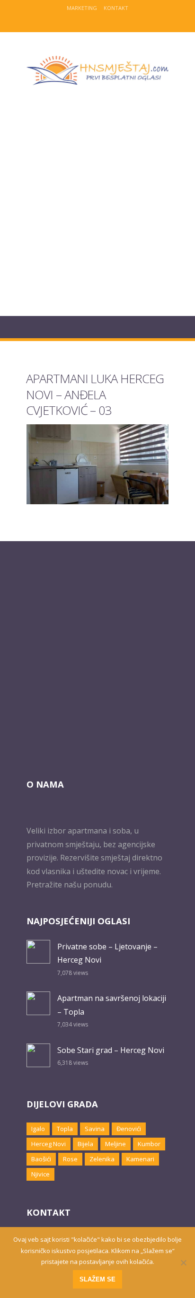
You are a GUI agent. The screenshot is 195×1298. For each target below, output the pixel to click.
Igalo (38, 1128)
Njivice (40, 1174)
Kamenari (140, 1159)
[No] (183, 1262)
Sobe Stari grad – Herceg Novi (110, 1050)
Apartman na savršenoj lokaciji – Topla (111, 1005)
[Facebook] (90, 21)
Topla (65, 1128)
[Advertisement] (97, 206)
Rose (70, 1159)
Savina (95, 1128)
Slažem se (97, 1279)
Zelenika (102, 1159)
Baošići (41, 1159)
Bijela (85, 1144)
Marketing (82, 7)
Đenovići (128, 1128)
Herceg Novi (48, 1144)
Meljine (115, 1144)
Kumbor (149, 1144)
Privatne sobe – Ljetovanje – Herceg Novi (107, 953)
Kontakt (116, 7)
